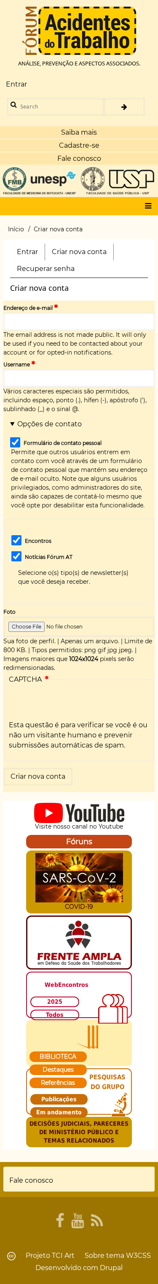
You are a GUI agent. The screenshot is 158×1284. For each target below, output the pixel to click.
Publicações (59, 1099)
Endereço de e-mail (28, 308)
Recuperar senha (46, 269)
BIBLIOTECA (58, 1056)
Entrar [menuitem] (16, 84)
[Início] (79, 30)
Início (16, 229)
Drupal (111, 1268)
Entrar (27, 252)
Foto (9, 612)
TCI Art (63, 1255)
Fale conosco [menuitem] (31, 1180)
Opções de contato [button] (49, 424)
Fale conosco (79, 158)
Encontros (38, 541)
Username (16, 364)
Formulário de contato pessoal (63, 443)
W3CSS (138, 1255)
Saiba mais (79, 132)
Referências (58, 1082)
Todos (55, 1014)
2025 (54, 1001)
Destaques (58, 1069)
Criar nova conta (82, 254)
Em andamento (59, 1112)
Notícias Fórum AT (48, 557)
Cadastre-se (79, 145)
